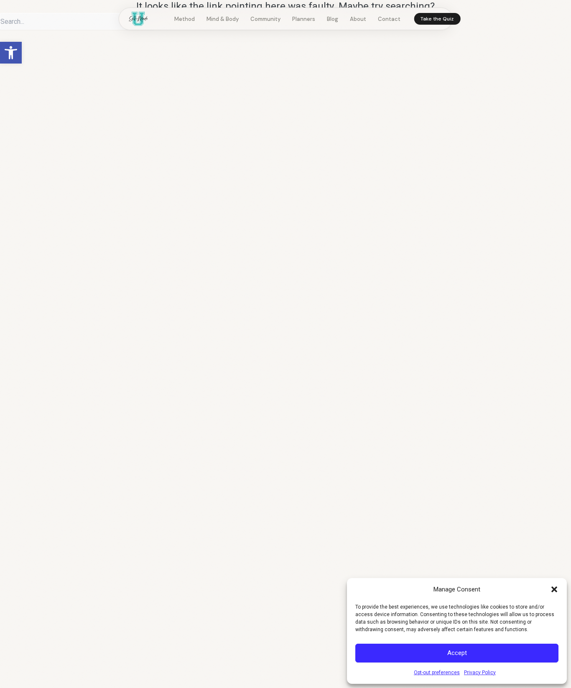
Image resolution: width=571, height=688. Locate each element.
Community (265, 19)
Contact (389, 19)
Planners (303, 19)
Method (184, 19)
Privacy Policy (480, 672)
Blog (332, 19)
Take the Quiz (437, 18)
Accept (457, 653)
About (358, 19)
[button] (11, 53)
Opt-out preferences (437, 672)
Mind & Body (222, 19)
